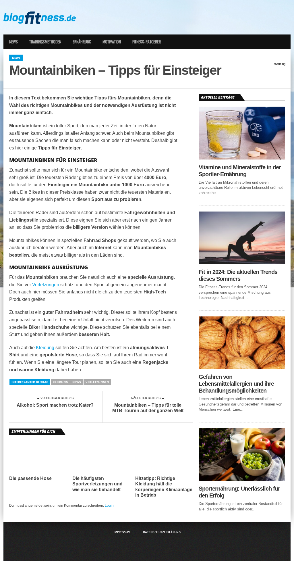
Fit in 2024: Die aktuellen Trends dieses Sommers (238, 275)
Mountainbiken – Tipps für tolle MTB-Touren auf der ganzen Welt (147, 408)
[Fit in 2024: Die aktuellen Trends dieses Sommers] (242, 262)
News (13, 42)
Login (109, 506)
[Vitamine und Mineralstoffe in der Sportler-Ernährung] (242, 157)
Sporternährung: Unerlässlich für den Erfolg (239, 492)
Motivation (111, 42)
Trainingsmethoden (45, 42)
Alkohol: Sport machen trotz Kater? (55, 405)
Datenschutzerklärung (162, 532)
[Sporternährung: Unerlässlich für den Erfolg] (242, 479)
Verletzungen (45, 284)
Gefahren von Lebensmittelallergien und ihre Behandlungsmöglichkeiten (236, 384)
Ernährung (82, 42)
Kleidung (45, 347)
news (76, 382)
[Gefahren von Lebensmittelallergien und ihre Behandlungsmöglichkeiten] (242, 367)
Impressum (122, 532)
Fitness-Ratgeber (146, 42)
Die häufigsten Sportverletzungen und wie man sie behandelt (97, 484)
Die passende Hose (30, 478)
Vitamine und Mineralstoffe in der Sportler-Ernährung (240, 170)
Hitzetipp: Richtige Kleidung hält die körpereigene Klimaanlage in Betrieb (163, 486)
